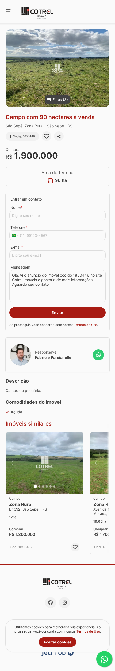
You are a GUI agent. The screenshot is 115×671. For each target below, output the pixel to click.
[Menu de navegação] (8, 11)
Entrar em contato (26, 199)
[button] (57, 68)
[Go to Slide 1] (35, 486)
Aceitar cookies (57, 642)
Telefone (18, 227)
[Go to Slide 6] (54, 486)
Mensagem (20, 267)
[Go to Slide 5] (50, 486)
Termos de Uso (85, 325)
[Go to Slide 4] (47, 486)
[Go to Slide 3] (43, 486)
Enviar (57, 312)
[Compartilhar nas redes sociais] (59, 136)
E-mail (16, 247)
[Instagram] (64, 602)
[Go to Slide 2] (39, 486)
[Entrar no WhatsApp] (98, 354)
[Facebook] (50, 602)
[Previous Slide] (10, 68)
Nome (16, 207)
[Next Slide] (105, 68)
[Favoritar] (46, 136)
